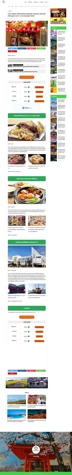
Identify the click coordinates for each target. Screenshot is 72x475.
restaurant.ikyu (14, 235)
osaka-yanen (13, 270)
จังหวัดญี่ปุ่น (41, 2)
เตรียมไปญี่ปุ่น (36, 2)
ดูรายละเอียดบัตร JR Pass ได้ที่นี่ (27, 77)
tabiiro (12, 144)
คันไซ (10, 11)
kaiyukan (13, 171)
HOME (26, 2)
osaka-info (13, 55)
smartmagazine (14, 301)
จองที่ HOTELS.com (39, 87)
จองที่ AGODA (39, 96)
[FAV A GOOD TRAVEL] (4, 2)
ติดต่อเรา (46, 2)
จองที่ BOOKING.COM (39, 101)
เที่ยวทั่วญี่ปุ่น (30, 2)
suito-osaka (19, 301)
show (30, 108)
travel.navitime (18, 171)
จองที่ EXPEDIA (39, 91)
